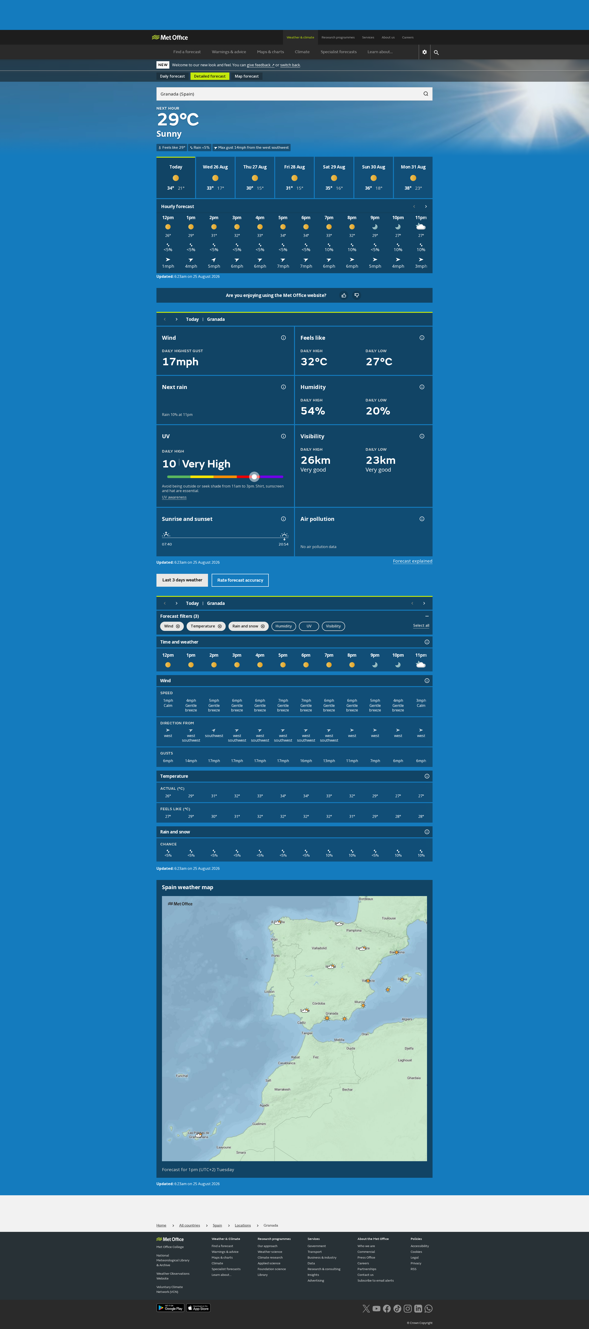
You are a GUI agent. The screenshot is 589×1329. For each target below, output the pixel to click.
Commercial (366, 1252)
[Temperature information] (426, 776)
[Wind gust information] (283, 337)
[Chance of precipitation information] (283, 386)
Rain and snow (243, 627)
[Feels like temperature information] (421, 337)
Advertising (316, 1281)
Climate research (270, 1257)
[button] (277, 922)
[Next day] (176, 319)
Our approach (267, 1246)
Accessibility (420, 1246)
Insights (313, 1275)
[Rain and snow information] (426, 831)
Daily (172, 76)
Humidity (284, 626)
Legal (415, 1257)
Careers (408, 37)
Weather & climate (300, 37)
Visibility (333, 626)
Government (317, 1246)
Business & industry (322, 1257)
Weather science (270, 1252)
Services (368, 37)
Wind (166, 627)
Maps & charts (270, 52)
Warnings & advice (229, 52)
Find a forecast (187, 52)
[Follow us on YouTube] (376, 1308)
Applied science (269, 1263)
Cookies (416, 1252)
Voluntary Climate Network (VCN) (169, 1289)
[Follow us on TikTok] (397, 1308)
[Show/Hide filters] (427, 616)
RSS (413, 1269)
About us (388, 37)
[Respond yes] (343, 295)
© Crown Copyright (420, 1323)
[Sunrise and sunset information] (283, 518)
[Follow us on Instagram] (408, 1308)
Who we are (366, 1246)
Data (311, 1263)
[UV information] (283, 436)
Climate (302, 52)
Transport (315, 1252)
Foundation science (272, 1269)
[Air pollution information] (421, 518)
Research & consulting (324, 1269)
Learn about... (380, 52)
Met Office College (170, 1247)
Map (247, 76)
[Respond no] (356, 295)
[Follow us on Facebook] (387, 1308)
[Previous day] (164, 319)
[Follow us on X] (366, 1308)
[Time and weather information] (426, 641)
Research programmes (338, 37)
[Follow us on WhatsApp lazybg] (428, 1308)
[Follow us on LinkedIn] (418, 1308)
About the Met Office (373, 1239)
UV (309, 626)
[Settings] (424, 52)
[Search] (423, 92)
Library (263, 1275)
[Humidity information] (421, 386)
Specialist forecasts (339, 52)
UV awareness (174, 497)
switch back (290, 64)
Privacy (416, 1263)
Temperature (201, 627)
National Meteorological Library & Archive (172, 1260)
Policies (416, 1239)
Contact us (366, 1275)
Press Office (366, 1257)
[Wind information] (426, 680)
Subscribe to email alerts (376, 1281)
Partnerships (367, 1269)
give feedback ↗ (260, 64)
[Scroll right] (426, 206)
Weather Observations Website (173, 1276)
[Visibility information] (421, 436)
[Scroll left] (414, 206)
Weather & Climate (226, 1239)
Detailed (210, 76)
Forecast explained (413, 561)
